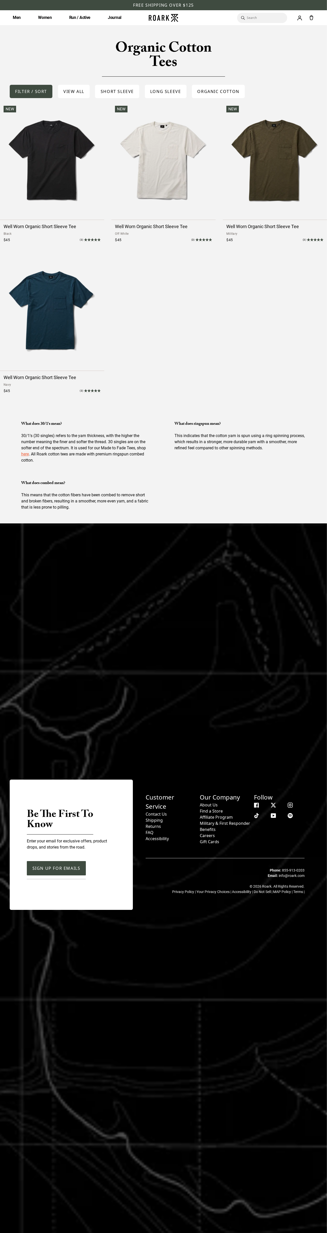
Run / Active (79, 17)
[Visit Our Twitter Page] (273, 805)
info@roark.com (292, 876)
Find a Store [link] (211, 811)
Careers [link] (207, 835)
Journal (114, 17)
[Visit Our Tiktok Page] (256, 815)
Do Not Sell (263, 892)
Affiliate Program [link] (216, 817)
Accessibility (157, 838)
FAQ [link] (150, 832)
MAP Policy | (283, 892)
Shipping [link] (154, 820)
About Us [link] (209, 805)
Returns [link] (153, 826)
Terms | (299, 892)
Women (45, 17)
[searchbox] (264, 18)
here (25, 454)
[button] (31, 91)
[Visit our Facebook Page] (256, 805)
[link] (74, 91)
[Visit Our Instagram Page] (290, 805)
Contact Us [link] (156, 814)
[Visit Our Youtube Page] (273, 815)
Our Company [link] (220, 797)
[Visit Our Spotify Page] (290, 815)
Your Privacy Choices (213, 892)
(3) (81, 239)
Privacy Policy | (184, 892)
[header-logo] (163, 18)
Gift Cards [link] (209, 841)
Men (17, 17)
